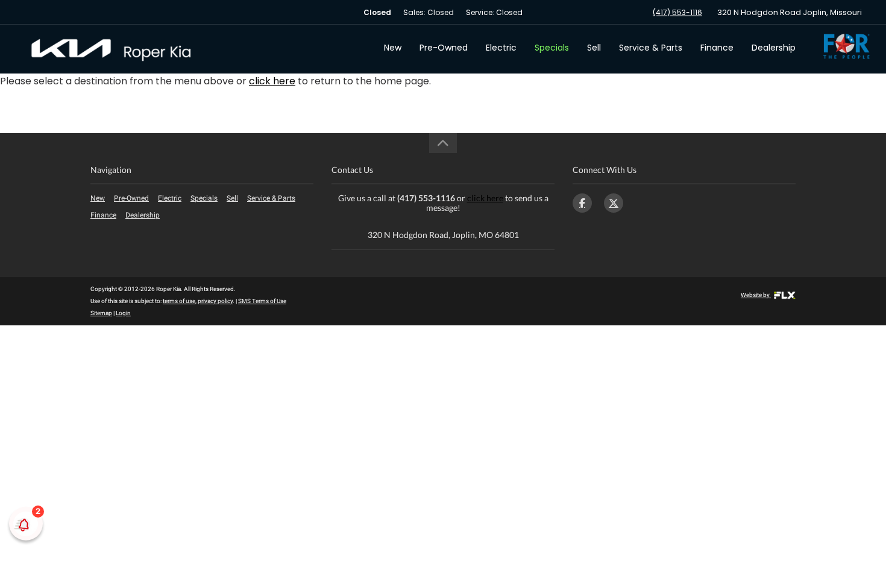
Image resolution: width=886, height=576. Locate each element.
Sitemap (101, 313)
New (392, 48)
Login (123, 313)
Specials (552, 48)
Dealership (774, 48)
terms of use (179, 301)
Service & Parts (650, 48)
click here (272, 81)
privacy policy (215, 301)
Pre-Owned (443, 48)
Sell (594, 48)
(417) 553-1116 (677, 12)
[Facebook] (582, 203)
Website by (756, 295)
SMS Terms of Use (262, 301)
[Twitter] (613, 203)
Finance (717, 48)
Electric (501, 48)
